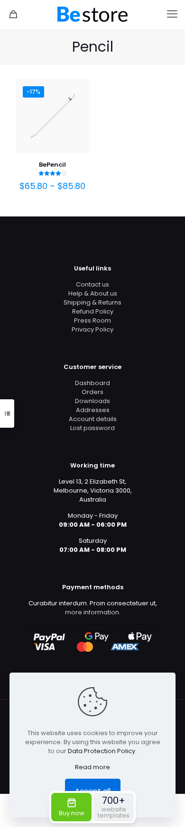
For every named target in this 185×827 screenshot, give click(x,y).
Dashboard (92, 382)
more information (92, 612)
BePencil (52, 164)
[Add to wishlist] (79, 104)
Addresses (93, 409)
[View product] (79, 90)
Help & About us (92, 293)
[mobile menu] (172, 14)
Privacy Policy (92, 329)
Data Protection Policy (101, 750)
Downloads (92, 400)
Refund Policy (92, 311)
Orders (92, 391)
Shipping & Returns (92, 302)
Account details (93, 418)
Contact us (92, 284)
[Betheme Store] (92, 14)
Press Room (92, 320)
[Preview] (79, 117)
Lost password (92, 427)
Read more (92, 767)
